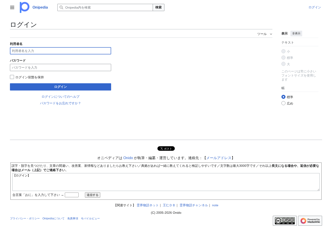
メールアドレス (218, 158)
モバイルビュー (90, 218)
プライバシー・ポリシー (25, 218)
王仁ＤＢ (169, 205)
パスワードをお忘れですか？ (60, 103)
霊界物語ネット (148, 205)
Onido (128, 158)
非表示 (296, 33)
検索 (158, 7)
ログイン (60, 86)
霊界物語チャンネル (194, 205)
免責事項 (72, 218)
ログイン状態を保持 (29, 77)
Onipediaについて (53, 218)
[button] (12, 7)
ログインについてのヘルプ (60, 96)
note (215, 205)
